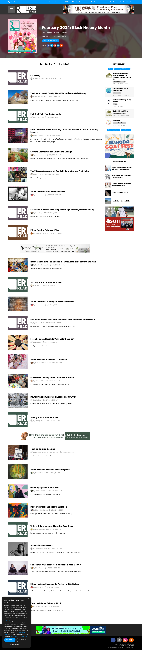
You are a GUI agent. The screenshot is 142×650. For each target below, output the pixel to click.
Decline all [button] (23, 640)
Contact (115, 2)
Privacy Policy (130, 647)
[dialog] (16, 622)
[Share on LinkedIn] (58, 45)
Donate (51, 2)
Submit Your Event (113, 130)
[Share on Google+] (54, 45)
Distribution (95, 2)
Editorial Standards (112, 647)
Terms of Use (121, 647)
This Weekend (126, 69)
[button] (16, 644)
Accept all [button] (9, 640)
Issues (103, 2)
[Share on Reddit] (61, 45)
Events (122, 2)
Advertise (85, 2)
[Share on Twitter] (51, 45)
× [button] (28, 599)
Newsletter (130, 2)
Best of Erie (59, 2)
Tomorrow (117, 69)
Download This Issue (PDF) (50, 40)
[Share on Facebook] (48, 45)
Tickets (78, 2)
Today (110, 69)
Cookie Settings (14, 636)
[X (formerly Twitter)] (119, 640)
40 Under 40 (69, 2)
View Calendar (126, 130)
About (109, 2)
